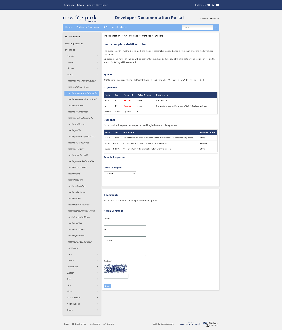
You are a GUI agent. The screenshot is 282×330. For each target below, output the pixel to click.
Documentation (112, 36)
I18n (69, 285)
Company (69, 5)
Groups (70, 260)
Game (70, 310)
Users (69, 254)
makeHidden (77, 186)
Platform (80, 5)
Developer (102, 5)
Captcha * (108, 261)
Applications (95, 324)
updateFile (76, 236)
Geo (69, 279)
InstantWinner (73, 298)
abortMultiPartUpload (81, 81)
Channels (71, 68)
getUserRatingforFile (81, 161)
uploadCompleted (79, 242)
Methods (70, 50)
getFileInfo (76, 124)
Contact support (167, 324)
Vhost (70, 291)
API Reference (72, 37)
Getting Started (74, 44)
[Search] (215, 27)
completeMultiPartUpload (83, 93)
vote (73, 248)
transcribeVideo (79, 217)
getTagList (76, 149)
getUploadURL (78, 155)
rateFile (74, 199)
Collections (72, 267)
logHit (74, 174)
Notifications (73, 304)
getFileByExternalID (80, 118)
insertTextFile (77, 168)
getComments (78, 112)
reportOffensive (78, 205)
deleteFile (75, 106)
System (70, 273)
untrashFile (76, 230)
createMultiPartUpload (82, 99)
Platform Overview (79, 324)
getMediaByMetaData (81, 137)
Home (66, 324)
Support (90, 5)
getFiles (74, 130)
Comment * (109, 240)
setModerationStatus (81, 211)
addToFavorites (78, 87)
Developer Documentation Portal (149, 18)
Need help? (156, 324)
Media (70, 75)
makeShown (77, 192)
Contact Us (214, 18)
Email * (107, 229)
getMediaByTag (78, 143)
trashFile (75, 223)
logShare (75, 180)
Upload (70, 62)
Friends (70, 56)
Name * (107, 218)
